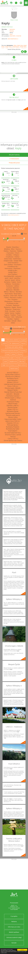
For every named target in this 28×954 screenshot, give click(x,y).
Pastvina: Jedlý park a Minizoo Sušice (13, 416)
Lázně (5, 361)
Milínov (6, 292)
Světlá (7, 313)
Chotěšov (9, 255)
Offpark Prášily (12, 404)
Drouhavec (17, 265)
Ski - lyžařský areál (14, 343)
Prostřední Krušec (12, 303)
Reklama (14, 921)
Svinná (12, 313)
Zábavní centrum (21, 365)
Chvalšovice (9, 257)
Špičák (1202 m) (12, 409)
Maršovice (9, 290)
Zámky (13, 354)
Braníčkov (15, 247)
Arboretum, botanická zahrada (10, 350)
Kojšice (14, 282)
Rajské (14, 307)
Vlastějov (10, 319)
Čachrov (18, 249)
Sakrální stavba (14, 368)
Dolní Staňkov (8, 265)
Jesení (13, 280)
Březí (12, 249)
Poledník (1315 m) (12, 423)
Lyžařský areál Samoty (12, 413)
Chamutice (10, 253)
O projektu (14, 916)
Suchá (18, 311)
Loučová (9, 288)
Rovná (19, 307)
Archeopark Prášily (13, 402)
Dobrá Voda (20, 45)
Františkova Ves (13, 266)
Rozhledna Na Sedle (12, 429)
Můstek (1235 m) (12, 382)
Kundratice (15, 284)
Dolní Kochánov (13, 263)
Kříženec (8, 284)
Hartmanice (12, 29)
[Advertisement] (14, 128)
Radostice (16, 305)
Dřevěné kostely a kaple (7, 358)
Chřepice (16, 255)
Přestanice (17, 301)
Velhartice (19, 317)
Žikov (19, 321)
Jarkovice (18, 276)
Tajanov (6, 315)
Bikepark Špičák (12, 390)
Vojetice (16, 319)
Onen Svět (13, 296)
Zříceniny (20, 354)
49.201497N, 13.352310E (15, 36)
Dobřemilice (17, 259)
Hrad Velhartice (12, 380)
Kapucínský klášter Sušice (13, 419)
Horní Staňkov (12, 274)
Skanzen (23, 343)
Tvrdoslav (7, 317)
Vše (3, 340)
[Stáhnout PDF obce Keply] (22, 51)
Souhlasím (22, 949)
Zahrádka (7, 321)
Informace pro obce (14, 927)
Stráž (6, 311)
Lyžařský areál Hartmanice (12, 384)
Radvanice (7, 307)
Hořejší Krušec (15, 46)
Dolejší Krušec (8, 261)
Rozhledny (23, 350)
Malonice (16, 288)
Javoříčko (17, 278)
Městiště (16, 290)
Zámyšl (14, 321)
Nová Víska (17, 294)
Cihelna (16, 257)
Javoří (6, 278)
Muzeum (12, 365)
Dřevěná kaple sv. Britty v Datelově (13, 399)
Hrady (7, 354)
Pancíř (20, 296)
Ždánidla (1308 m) (12, 406)
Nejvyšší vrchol (13, 361)
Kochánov (7, 282)
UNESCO (4, 343)
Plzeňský (12, 31)
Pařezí (7, 298)
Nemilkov (19, 292)
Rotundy (18, 358)
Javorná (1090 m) (12, 373)
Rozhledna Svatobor (12, 396)
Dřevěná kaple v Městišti (12, 388)
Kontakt (14, 943)
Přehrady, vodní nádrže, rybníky (14, 347)
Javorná (7, 280)
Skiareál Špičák (12, 407)
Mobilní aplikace (14, 932)
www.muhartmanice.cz (13, 38)
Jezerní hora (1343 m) (12, 421)
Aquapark (23, 340)
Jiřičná (18, 280)
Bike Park (22, 361)
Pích (9, 299)
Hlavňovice (16, 268)
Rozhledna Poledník (12, 427)
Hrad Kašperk (12, 431)
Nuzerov (6, 296)
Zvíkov (13, 323)
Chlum (14, 45)
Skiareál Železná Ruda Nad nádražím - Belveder (13, 393)
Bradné (8, 247)
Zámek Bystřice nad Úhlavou (13, 440)
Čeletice (19, 251)
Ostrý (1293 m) (13, 439)
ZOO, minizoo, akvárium (12, 340)
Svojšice (17, 313)
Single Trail (5, 365)
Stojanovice (16, 309)
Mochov (12, 292)
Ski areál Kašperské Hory (12, 433)
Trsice (19, 315)
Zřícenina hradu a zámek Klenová (13, 436)
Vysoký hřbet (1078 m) (12, 374)
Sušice (11, 34)
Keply (5, 23)
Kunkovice (9, 286)
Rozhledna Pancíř (12, 378)
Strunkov (12, 311)
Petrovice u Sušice (15, 298)
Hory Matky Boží (9, 276)
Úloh (12, 317)
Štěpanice (8, 309)
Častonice (13, 251)
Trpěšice (13, 315)
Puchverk (9, 305)
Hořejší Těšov (23, 46)
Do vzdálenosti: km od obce (10, 234)
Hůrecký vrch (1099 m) (12, 376)
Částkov (6, 251)
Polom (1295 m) (12, 386)
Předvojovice (8, 301)
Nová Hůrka (9, 294)
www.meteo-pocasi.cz (13, 215)
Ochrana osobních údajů (14, 937)
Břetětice (7, 249)
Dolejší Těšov (8, 46)
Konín (19, 282)
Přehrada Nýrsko (12, 425)
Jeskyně (25, 358)
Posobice (14, 299)
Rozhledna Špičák (12, 411)
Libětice (16, 286)
